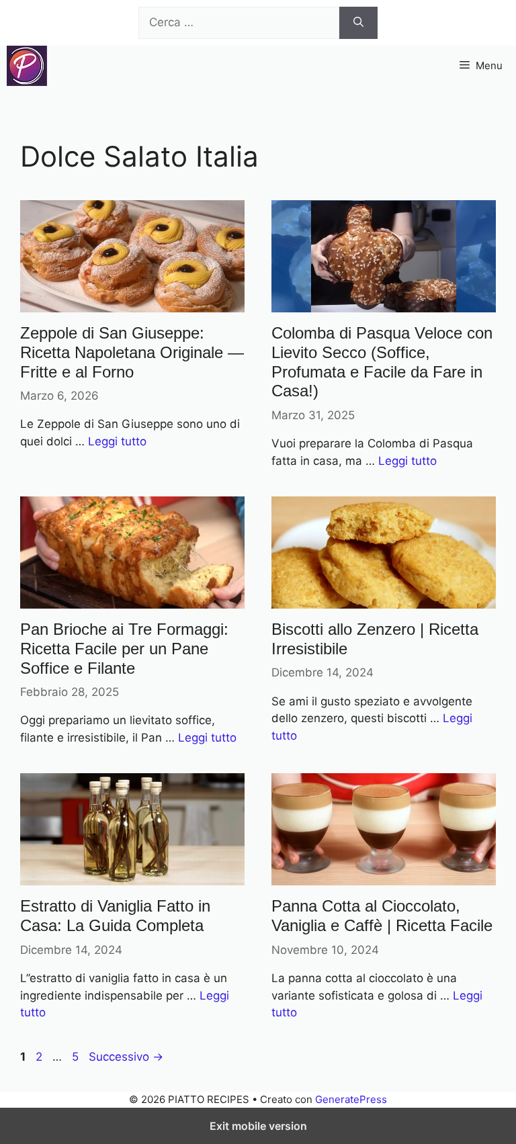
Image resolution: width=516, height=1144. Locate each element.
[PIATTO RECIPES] (27, 66)
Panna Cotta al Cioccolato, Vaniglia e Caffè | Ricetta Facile (381, 915)
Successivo (126, 1056)
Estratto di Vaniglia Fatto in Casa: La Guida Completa (115, 915)
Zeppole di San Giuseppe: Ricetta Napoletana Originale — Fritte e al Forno (132, 352)
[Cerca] (358, 23)
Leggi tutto (117, 441)
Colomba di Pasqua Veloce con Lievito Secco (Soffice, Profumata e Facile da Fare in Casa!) (381, 362)
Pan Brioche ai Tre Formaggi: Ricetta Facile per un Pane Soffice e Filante (124, 648)
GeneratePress (351, 1099)
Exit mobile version (258, 1126)
